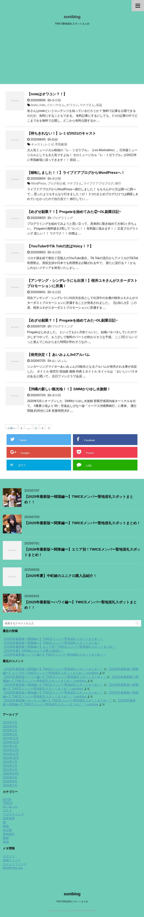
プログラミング (62, 217)
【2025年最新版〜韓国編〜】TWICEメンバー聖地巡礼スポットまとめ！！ (53, 639)
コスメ (7, 810)
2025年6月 (10, 726)
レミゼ (49, 144)
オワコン (72, 105)
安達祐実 (9, 818)
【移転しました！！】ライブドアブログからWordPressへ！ (76, 173)
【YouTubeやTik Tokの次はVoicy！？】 (60, 246)
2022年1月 (10, 765)
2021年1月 (10, 769)
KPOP (7, 799)
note (42, 105)
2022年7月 (10, 761)
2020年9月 (10, 777)
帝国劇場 (61, 144)
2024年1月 (10, 746)
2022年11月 (11, 754)
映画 (6, 826)
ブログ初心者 (56, 183)
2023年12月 (11, 750)
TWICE (8, 803)
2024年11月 (11, 738)
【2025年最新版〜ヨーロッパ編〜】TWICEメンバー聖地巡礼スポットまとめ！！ (57, 700)
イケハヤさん (56, 105)
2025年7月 (10, 722)
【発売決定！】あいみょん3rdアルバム (58, 355)
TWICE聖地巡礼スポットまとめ (72, 901)
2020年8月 (10, 781)
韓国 (6, 841)
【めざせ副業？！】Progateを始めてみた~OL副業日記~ (72, 320)
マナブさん (87, 105)
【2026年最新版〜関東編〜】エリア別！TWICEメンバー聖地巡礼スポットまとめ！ (59, 646)
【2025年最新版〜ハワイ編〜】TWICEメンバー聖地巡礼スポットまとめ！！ (54, 654)
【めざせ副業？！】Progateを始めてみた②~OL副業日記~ (74, 212)
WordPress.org (13, 867)
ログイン (9, 856)
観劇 (55, 139)
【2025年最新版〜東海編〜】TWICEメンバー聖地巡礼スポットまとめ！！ (53, 692)
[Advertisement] (72, 56)
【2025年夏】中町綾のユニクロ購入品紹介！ (60, 576)
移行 (118, 183)
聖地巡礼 (9, 834)
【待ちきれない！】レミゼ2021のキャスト (61, 133)
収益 (99, 105)
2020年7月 (10, 785)
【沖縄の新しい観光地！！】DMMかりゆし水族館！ (69, 389)
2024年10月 (11, 742)
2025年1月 (10, 734)
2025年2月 (10, 730)
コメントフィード (15, 864)
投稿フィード (12, 860)
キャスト (37, 144)
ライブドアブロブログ (98, 183)
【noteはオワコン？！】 (47, 94)
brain (34, 105)
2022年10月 (11, 757)
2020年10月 (11, 773)
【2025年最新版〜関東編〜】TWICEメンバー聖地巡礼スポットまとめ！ (82, 523)
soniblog (72, 16)
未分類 (56, 100)
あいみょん (59, 360)
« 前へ (12, 428)
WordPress (38, 183)
